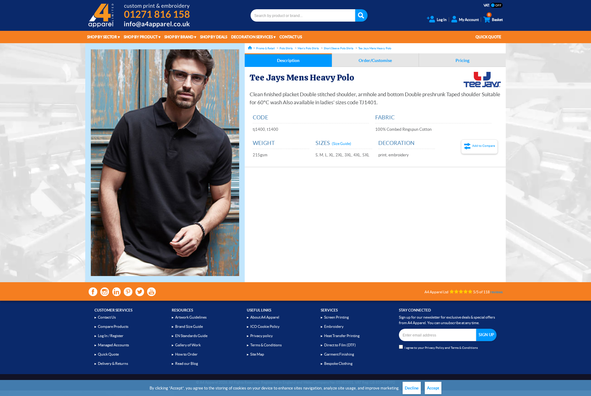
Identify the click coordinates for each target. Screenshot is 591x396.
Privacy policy (261, 336)
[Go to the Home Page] (250, 47)
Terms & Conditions (266, 345)
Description (288, 60)
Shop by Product (141, 37)
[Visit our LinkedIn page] (116, 291)
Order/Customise (375, 60)
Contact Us (290, 37)
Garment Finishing (339, 354)
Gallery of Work (188, 345)
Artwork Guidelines (191, 317)
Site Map (257, 354)
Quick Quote (488, 37)
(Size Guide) (341, 144)
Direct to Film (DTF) (340, 345)
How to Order (186, 354)
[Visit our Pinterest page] (128, 291)
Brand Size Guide (189, 326)
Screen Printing (336, 317)
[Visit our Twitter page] (140, 291)
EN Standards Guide (191, 336)
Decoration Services (252, 37)
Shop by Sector (102, 37)
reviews (496, 292)
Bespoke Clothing (338, 363)
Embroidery (334, 326)
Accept (433, 388)
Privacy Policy (434, 347)
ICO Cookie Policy (264, 326)
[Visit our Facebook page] (93, 291)
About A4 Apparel (264, 317)
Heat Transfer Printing (342, 336)
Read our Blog (186, 363)
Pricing (462, 60)
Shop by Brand (178, 37)
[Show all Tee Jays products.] (482, 79)
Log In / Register (110, 336)
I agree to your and (441, 347)
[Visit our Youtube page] (151, 291)
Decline (412, 388)
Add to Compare (483, 145)
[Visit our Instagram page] (105, 291)
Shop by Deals (213, 37)
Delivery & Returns (113, 363)
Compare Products (113, 326)
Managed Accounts (113, 345)
